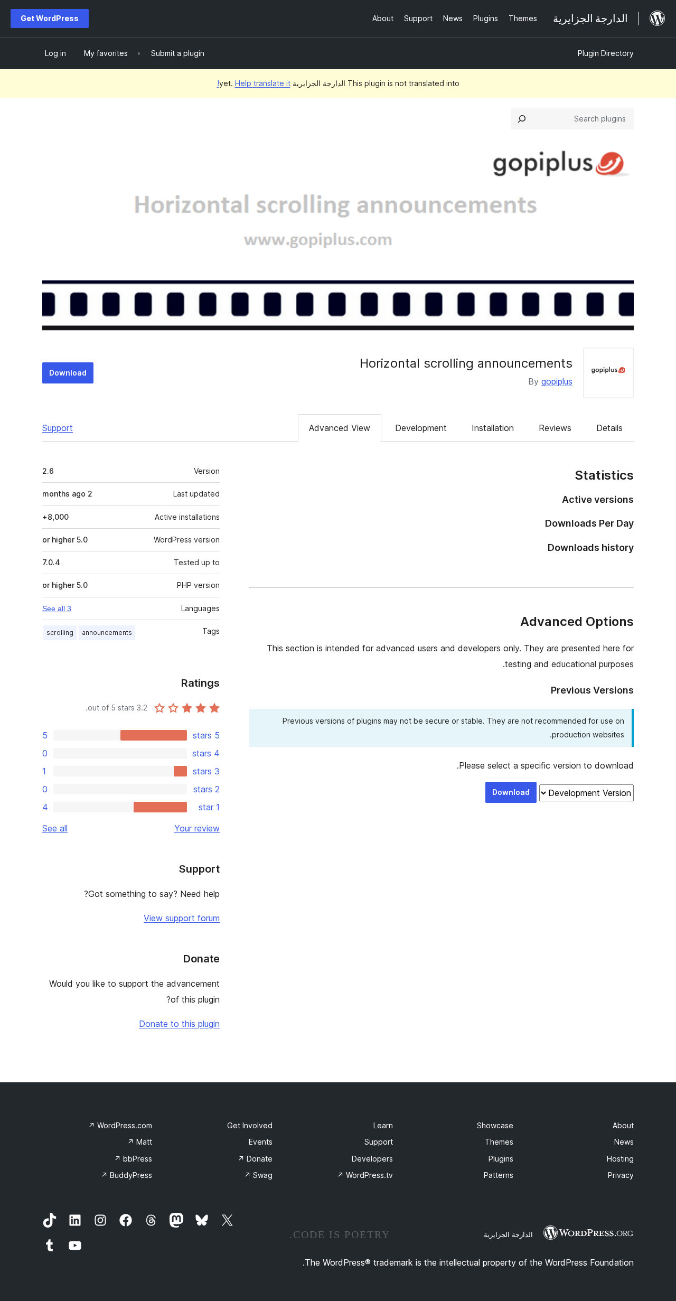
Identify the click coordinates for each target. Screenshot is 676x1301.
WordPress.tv (365, 1175)
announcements (107, 633)
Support (57, 428)
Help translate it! (253, 83)
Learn (383, 1125)
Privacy (621, 1175)
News (624, 1141)
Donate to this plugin (179, 1023)
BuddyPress (126, 1175)
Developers (372, 1158)
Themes (499, 1141)
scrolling (59, 633)
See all (55, 828)
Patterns (498, 1175)
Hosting (620, 1158)
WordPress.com (120, 1125)
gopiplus (556, 381)
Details (609, 428)
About (623, 1125)
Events (261, 1141)
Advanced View (339, 428)
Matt (139, 1141)
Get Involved (250, 1125)
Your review (197, 828)
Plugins (501, 1158)
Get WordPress (50, 18)
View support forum (182, 918)
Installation (493, 428)
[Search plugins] (521, 118)
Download (68, 372)
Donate (255, 1158)
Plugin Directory (606, 53)
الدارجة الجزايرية (508, 1234)
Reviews (555, 428)
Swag (258, 1175)
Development (421, 428)
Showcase (495, 1125)
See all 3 (56, 608)
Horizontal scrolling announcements (466, 363)
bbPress (133, 1158)
